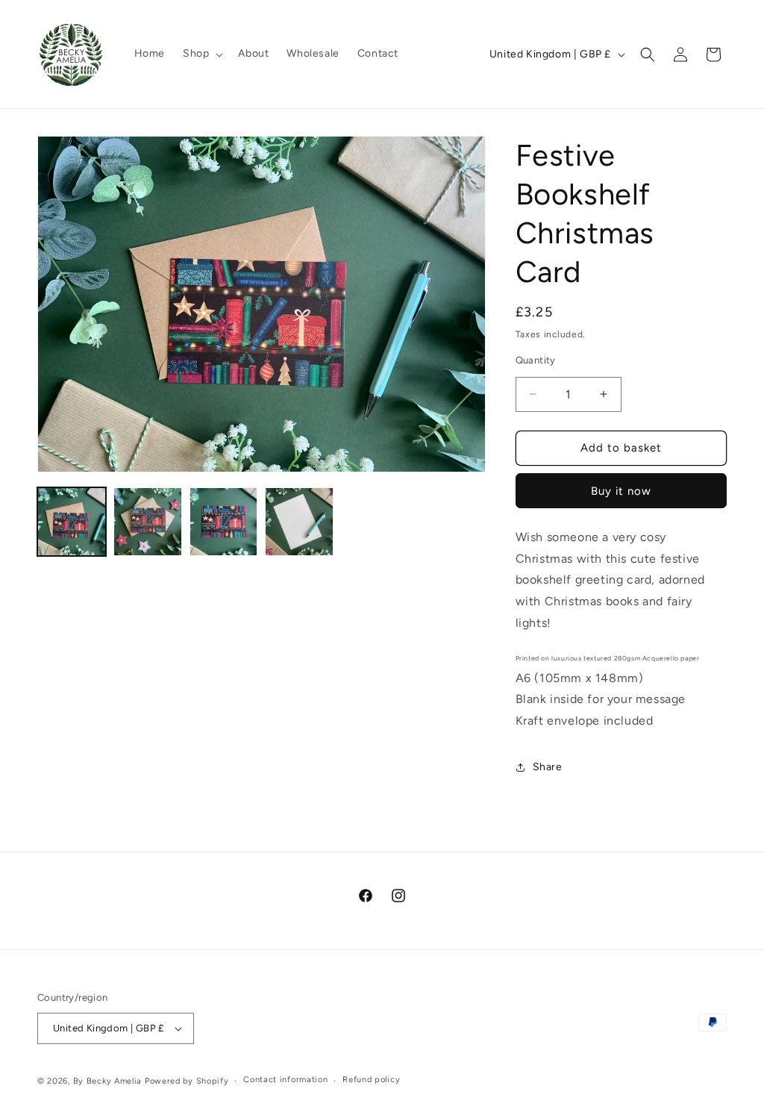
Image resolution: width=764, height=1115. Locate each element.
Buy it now (621, 491)
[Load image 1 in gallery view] (71, 521)
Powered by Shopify (187, 1081)
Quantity (536, 360)
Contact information (285, 1079)
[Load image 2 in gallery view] (147, 521)
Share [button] (548, 766)
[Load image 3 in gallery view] (224, 521)
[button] (201, 53)
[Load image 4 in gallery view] (299, 521)
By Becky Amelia (108, 1081)
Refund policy (371, 1079)
